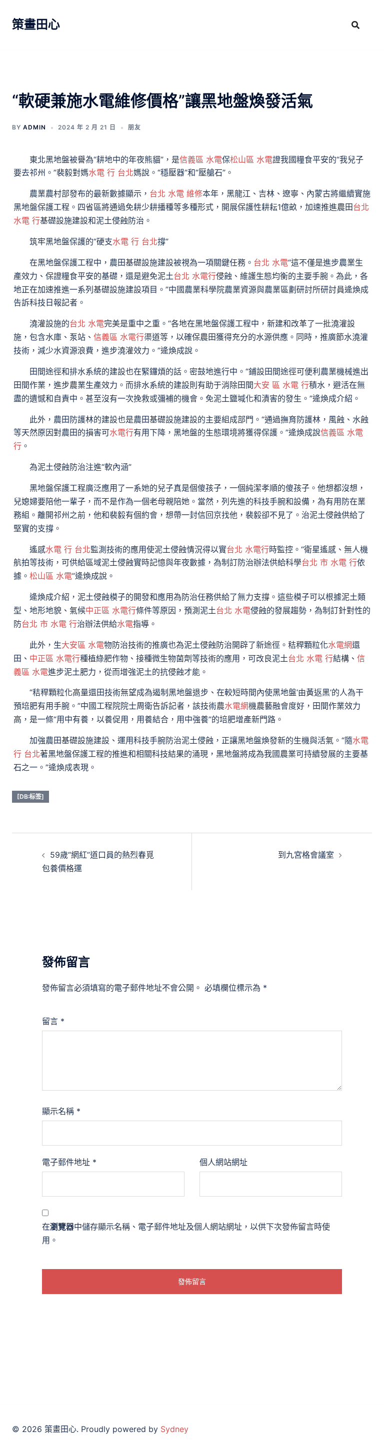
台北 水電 (271, 262)
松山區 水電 (251, 159)
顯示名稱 (61, 1111)
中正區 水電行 (111, 610)
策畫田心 (36, 24)
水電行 (122, 432)
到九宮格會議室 (306, 855)
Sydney (174, 1429)
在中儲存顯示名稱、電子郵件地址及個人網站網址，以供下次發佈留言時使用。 (186, 1233)
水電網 (340, 645)
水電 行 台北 (111, 172)
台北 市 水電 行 (329, 562)
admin (34, 127)
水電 (125, 624)
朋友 (134, 127)
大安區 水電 (83, 645)
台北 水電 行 (310, 658)
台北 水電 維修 (176, 193)
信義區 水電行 (119, 337)
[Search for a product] (356, 25)
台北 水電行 (195, 276)
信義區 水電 (201, 159)
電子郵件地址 (69, 1162)
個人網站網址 (224, 1162)
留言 (53, 1021)
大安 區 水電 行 (281, 385)
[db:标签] (30, 796)
